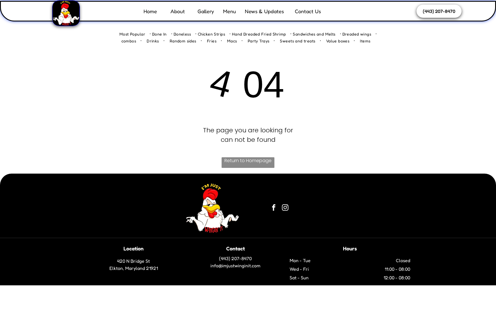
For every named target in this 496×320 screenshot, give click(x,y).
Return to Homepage (248, 160)
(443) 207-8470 (235, 258)
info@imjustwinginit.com (235, 265)
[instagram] (285, 208)
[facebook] (274, 208)
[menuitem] (135, 33)
